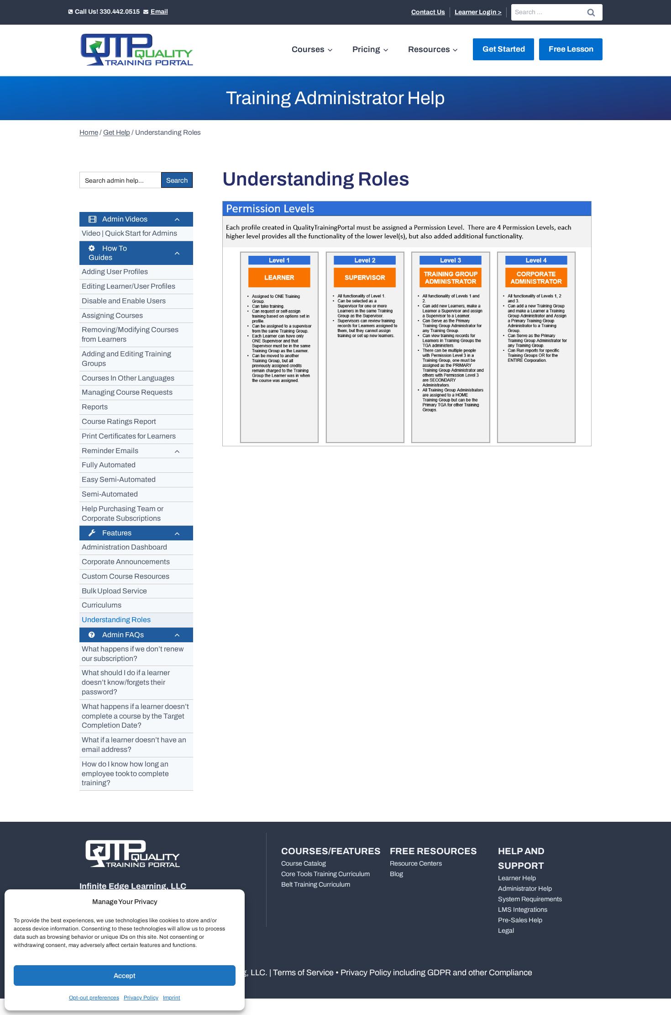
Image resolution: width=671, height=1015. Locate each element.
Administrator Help (525, 888)
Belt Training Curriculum (315, 884)
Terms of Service (303, 972)
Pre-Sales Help (520, 920)
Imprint (171, 997)
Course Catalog (303, 863)
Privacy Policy (141, 997)
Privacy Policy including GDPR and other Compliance (436, 972)
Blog (396, 874)
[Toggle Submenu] (177, 219)
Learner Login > (478, 12)
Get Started (503, 49)
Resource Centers (416, 863)
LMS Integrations (522, 909)
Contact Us (428, 12)
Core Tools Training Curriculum (325, 874)
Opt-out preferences (94, 997)
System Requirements (530, 899)
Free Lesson (571, 49)
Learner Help (517, 878)
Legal (506, 930)
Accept (125, 975)
